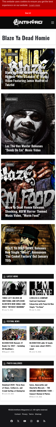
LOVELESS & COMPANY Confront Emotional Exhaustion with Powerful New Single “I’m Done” (41, 302)
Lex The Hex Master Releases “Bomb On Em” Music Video (24, 147)
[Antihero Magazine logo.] (28, 22)
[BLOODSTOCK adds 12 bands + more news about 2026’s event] (41, 333)
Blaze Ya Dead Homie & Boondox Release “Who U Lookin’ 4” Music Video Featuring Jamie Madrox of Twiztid (26, 78)
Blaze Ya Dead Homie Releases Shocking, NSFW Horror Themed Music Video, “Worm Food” (26, 211)
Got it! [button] (28, 13)
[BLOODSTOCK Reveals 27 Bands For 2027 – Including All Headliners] (14, 333)
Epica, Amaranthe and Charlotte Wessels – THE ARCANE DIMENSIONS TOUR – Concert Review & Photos (41, 389)
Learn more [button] (34, 5)
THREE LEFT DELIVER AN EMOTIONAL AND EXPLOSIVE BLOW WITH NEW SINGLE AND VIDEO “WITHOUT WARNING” (13, 302)
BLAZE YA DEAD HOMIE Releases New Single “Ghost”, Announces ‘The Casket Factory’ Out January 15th (26, 254)
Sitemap (38, 414)
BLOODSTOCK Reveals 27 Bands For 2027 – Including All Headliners (13, 345)
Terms (31, 414)
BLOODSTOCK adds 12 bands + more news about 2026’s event (41, 345)
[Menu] (52, 24)
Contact (18, 414)
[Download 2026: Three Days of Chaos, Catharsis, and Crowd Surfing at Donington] (14, 375)
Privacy (24, 414)
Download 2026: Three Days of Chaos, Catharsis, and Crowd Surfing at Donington (13, 387)
